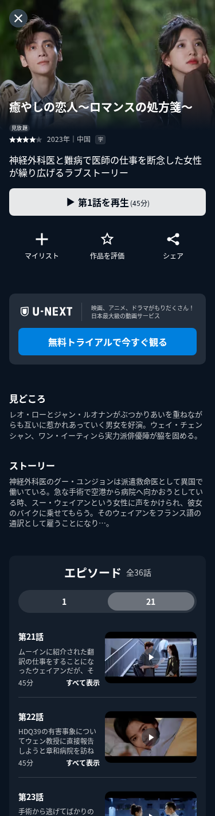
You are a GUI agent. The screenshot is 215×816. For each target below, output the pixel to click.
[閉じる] (18, 18)
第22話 (31, 716)
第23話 (31, 796)
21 (150, 601)
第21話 (31, 636)
